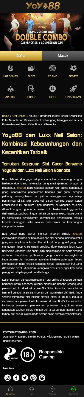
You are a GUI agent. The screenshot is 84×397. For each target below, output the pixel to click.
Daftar (21, 55)
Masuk (63, 55)
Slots (31, 76)
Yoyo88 (21, 188)
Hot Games (10, 76)
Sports (73, 76)
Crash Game (73, 97)
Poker (31, 97)
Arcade (10, 97)
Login (31, 394)
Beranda (10, 394)
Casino (52, 76)
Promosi (52, 394)
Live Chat (73, 394)
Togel (52, 97)
